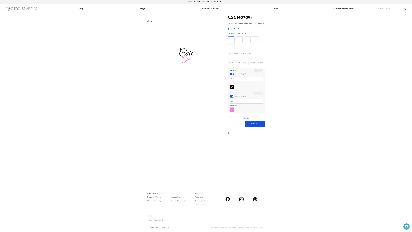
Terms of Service (201, 205)
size (229, 59)
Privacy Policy (154, 227)
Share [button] (232, 133)
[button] (395, 8)
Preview (246, 118)
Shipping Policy (200, 201)
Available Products (237, 33)
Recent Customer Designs (155, 193)
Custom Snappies (221, 227)
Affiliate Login (176, 197)
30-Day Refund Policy (178, 201)
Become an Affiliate (154, 197)
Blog (172, 193)
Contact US (199, 193)
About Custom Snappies (155, 201)
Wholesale (199, 197)
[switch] (232, 74)
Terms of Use (165, 227)
